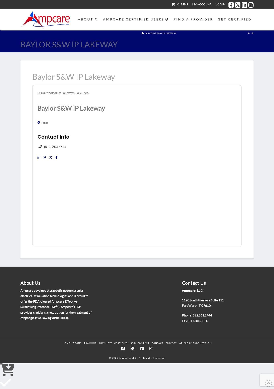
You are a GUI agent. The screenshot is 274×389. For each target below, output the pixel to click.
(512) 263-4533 (55, 146)
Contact (157, 343)
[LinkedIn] (244, 5)
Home (66, 343)
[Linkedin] (39, 157)
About (77, 343)
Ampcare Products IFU (195, 343)
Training (90, 343)
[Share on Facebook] (57, 157)
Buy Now (105, 343)
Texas (44, 122)
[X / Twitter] (237, 5)
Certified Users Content (131, 343)
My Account (202, 4)
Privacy (171, 343)
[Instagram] (251, 5)
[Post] (50, 157)
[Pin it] (45, 157)
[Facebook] (231, 5)
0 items (182, 4)
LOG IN (220, 4)
